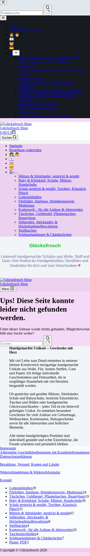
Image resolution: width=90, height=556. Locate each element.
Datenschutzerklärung (16, 456)
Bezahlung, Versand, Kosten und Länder (29, 464)
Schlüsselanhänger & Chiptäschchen (45, 235)
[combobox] (21, 343)
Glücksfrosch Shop (14, 128)
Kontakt (6, 480)
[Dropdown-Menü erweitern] (16, 173)
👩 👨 (14, 154)
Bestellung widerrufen (25, 150)
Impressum (8, 448)
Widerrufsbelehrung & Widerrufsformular (30, 472)
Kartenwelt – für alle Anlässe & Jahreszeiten (50, 210)
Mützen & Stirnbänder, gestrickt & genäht (48, 176)
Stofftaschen (27, 230)
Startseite (15, 146)
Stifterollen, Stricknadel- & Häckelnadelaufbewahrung (38, 224)
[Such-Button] (48, 340)
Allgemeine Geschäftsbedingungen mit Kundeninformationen (45, 452)
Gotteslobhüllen (30, 197)
